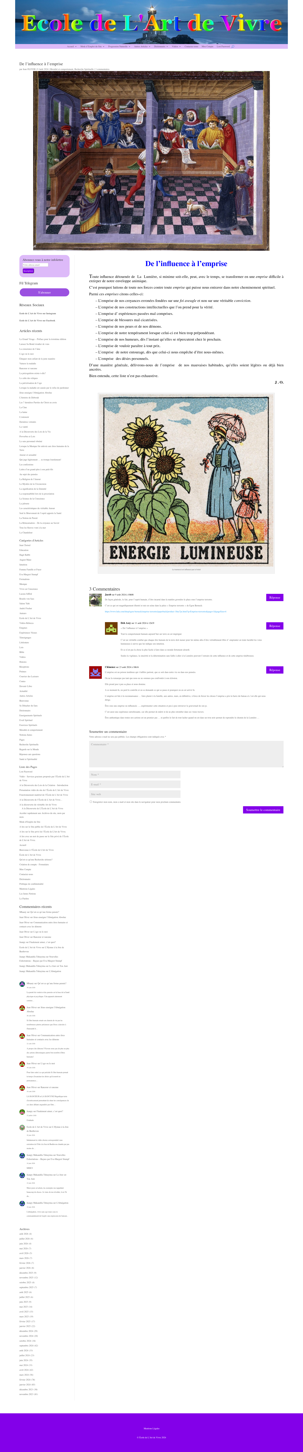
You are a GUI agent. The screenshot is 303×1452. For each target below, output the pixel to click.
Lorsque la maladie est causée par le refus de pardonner (44, 387)
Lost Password (223, 46)
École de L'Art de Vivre (30, 854)
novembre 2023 (26, 1394)
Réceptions (24, 666)
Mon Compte (207, 46)
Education (23, 550)
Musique (23, 583)
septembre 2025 (26, 1287)
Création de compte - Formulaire (34, 864)
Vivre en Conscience (28, 588)
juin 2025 (23, 1301)
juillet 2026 (24, 1238)
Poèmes (22, 671)
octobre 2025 (25, 1282)
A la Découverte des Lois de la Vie (35, 431)
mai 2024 (23, 1365)
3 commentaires (102, 69)
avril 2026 (24, 1253)
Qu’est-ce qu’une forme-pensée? (44, 911)
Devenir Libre (25, 686)
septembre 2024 (26, 1345)
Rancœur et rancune (28, 368)
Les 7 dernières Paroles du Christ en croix (38, 402)
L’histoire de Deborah (29, 397)
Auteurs (22, 613)
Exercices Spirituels (28, 724)
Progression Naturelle (118, 46)
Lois (21, 647)
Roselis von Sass (26, 598)
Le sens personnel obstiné (30, 441)
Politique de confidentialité (31, 883)
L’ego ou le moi (26, 353)
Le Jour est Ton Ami (58, 965)
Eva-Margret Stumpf (28, 574)
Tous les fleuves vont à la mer (32, 527)
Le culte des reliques (28, 378)
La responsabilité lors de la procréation (36, 493)
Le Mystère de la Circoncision (32, 483)
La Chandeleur (26, 532)
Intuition (23, 564)
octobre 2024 (25, 1340)
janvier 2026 (25, 1267)
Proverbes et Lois (27, 436)
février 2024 (24, 1379)
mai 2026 (23, 1248)
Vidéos (175, 46)
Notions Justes (25, 734)
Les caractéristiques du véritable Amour (37, 508)
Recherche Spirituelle (84, 69)
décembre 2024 (26, 1330)
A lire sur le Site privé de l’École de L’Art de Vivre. (42, 831)
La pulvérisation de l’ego (30, 382)
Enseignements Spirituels (30, 715)
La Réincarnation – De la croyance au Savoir (39, 522)
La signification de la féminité (32, 488)
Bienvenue (24, 700)
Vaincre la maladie (27, 363)
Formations (24, 579)
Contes (22, 681)
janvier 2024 (25, 1384)
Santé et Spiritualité (28, 759)
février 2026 (24, 1262)
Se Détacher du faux (28, 705)
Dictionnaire (159, 46)
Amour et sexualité (27, 454)
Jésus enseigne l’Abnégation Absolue (35, 392)
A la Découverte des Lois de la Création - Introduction (43, 785)
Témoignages (25, 637)
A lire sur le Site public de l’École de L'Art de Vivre (43, 826)
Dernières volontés (27, 421)
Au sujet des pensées (28, 474)
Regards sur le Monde (29, 749)
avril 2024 (24, 1369)
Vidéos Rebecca (26, 622)
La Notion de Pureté (28, 517)
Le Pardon (24, 898)
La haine (23, 412)
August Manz (25, 559)
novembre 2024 (26, 1335)
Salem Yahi (24, 603)
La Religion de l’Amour (30, 479)
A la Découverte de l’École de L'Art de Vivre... (40, 799)
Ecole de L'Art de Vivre (30, 618)
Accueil (70, 46)
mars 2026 (24, 1258)
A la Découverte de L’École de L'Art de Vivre (42, 808)
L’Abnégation (55, 971)
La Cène (23, 407)
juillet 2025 (24, 1297)
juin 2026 (23, 1243)
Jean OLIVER (29, 69)
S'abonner (44, 292)
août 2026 (23, 1233)
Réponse (274, 597)
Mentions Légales (27, 888)
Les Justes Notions (27, 893)
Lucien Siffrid (25, 593)
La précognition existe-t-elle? (32, 373)
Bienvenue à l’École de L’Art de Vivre (36, 849)
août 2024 (23, 1350)
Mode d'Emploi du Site (29, 821)
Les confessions (26, 464)
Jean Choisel (24, 545)
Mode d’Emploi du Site (91, 46)
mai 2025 (23, 1306)
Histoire (23, 661)
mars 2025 (24, 1316)
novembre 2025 (26, 1277)
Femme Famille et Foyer (30, 569)
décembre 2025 (26, 1272)
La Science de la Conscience (32, 498)
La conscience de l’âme (29, 348)
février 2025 (24, 1321)
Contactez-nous (191, 46)
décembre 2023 (26, 1389)
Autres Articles (141, 46)
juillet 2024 (24, 1355)
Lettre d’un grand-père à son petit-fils (36, 469)
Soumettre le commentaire (263, 810)
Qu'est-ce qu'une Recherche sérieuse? (35, 859)
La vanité (23, 426)
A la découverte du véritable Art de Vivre (38, 804)
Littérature (24, 642)
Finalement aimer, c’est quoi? (42, 942)
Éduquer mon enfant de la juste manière (37, 358)
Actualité (23, 691)
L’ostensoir (24, 416)
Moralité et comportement (61, 69)
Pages (21, 739)
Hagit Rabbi (24, 554)
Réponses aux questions (29, 754)
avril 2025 (24, 1311)
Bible (21, 652)
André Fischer (25, 608)
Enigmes (23, 627)
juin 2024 (23, 1360)
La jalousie (24, 503)
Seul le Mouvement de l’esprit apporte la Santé (40, 513)
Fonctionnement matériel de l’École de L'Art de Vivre (43, 794)
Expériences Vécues (28, 632)
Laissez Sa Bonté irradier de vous (34, 343)
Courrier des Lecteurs (29, 676)
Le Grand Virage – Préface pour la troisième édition (42, 339)
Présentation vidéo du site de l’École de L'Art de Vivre (44, 790)
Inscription (28, 270)
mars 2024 (24, 1374)
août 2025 (23, 1292)
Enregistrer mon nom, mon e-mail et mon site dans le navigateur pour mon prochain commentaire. (137, 801)
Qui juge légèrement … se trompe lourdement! (40, 459)
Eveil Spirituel (26, 720)
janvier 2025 (25, 1326)
